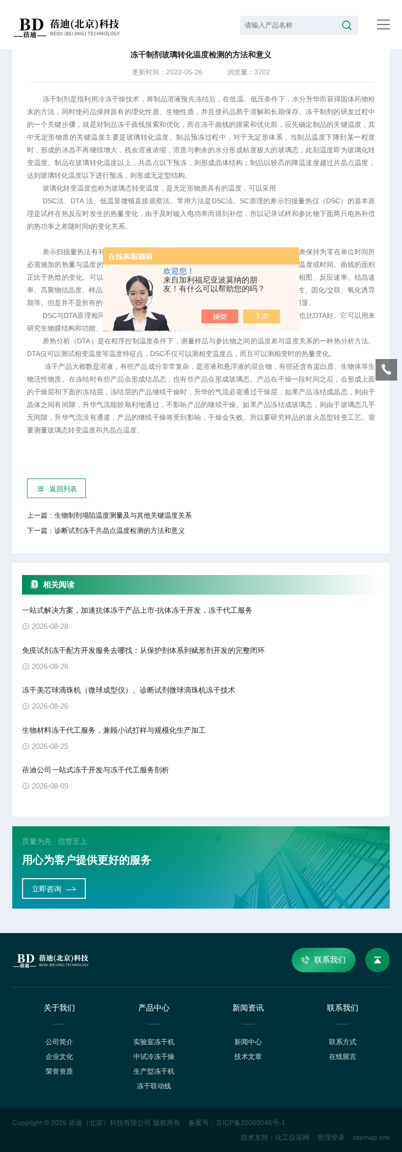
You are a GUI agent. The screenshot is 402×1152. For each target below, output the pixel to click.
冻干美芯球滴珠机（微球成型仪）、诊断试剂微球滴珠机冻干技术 (128, 690)
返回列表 (63, 489)
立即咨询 (46, 889)
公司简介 (59, 1042)
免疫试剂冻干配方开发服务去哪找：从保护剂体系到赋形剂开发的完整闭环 (143, 650)
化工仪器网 (292, 1137)
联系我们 (330, 960)
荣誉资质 (59, 1071)
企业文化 (59, 1056)
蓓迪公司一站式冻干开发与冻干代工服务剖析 (95, 770)
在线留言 (342, 1056)
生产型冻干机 (154, 1071)
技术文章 (248, 1056)
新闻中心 (248, 1042)
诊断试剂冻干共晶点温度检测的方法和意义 (119, 530)
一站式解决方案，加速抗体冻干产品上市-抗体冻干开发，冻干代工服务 (137, 610)
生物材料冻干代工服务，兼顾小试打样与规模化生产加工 (114, 730)
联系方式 (342, 1042)
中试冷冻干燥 (154, 1056)
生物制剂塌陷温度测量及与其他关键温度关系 (123, 515)
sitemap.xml (371, 1137)
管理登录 (331, 1137)
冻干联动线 (154, 1086)
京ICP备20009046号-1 (250, 1123)
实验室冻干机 (154, 1042)
